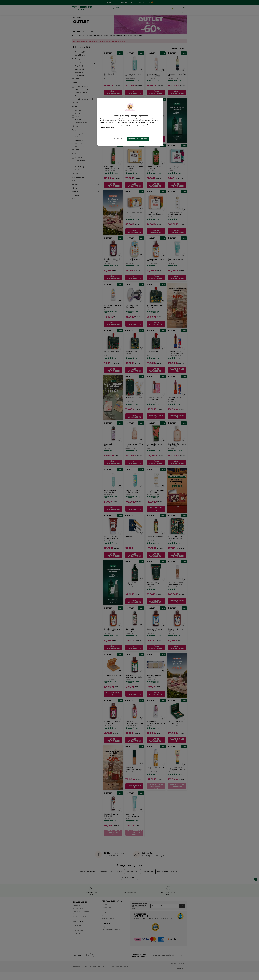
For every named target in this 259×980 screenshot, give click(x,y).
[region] (130, 122)
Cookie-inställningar (130, 133)
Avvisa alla (118, 139)
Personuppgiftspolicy (107, 127)
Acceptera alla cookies (138, 139)
